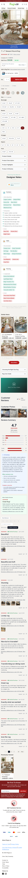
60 (18, 751)
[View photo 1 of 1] (3, 549)
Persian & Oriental (12, 8)
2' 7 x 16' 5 (21, 117)
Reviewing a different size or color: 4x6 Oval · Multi (12, 691)
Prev (6, 751)
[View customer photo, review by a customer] (5, 413)
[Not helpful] (26, 554)
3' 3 (3, 128)
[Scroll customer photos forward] (25, 413)
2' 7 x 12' (17, 103)
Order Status (5, 862)
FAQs (3, 864)
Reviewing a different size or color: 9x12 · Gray (11, 672)
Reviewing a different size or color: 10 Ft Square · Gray (13, 571)
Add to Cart (18, 79)
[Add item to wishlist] (12, 318)
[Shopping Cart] (26, 4)
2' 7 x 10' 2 (5, 117)
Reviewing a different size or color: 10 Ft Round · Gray (13, 546)
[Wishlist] (24, 4)
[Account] (22, 4)
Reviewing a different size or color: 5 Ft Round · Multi (13, 710)
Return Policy (5, 866)
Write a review (16, 54)
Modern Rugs (21, 8)
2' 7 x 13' (13, 117)
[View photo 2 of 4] (8, 603)
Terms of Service (19, 796)
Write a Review (13, 527)
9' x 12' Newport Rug (7, 358)
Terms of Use (6, 844)
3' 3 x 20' (5, 121)
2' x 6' (10, 113)
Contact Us (5, 860)
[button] (13, 12)
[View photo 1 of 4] (3, 603)
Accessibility (5, 868)
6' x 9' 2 (12, 107)
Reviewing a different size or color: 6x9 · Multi (13, 511)
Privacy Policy (4, 795)
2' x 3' (4, 103)
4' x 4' (4, 138)
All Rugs (3, 8)
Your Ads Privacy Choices (9, 847)
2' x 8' (16, 113)
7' (22, 128)
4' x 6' (10, 103)
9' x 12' (19, 107)
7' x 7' (18, 138)
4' (8, 128)
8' (17, 145)
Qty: (2, 79)
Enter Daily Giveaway (7, 856)
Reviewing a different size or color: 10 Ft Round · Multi (13, 599)
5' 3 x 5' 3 (11, 138)
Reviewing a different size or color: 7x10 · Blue (11, 743)
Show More (14, 362)
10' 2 (4, 131)
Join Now (23, 791)
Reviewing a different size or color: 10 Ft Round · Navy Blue (13, 725)
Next (22, 751)
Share (14, 85)
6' (18, 128)
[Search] (4, 4)
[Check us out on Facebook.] (3, 874)
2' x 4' (4, 113)
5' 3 (13, 128)
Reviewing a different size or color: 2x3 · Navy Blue (12, 625)
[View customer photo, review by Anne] (14, 413)
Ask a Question (6, 85)
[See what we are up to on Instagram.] (6, 874)
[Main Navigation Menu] (1, 4)
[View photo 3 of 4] (13, 603)
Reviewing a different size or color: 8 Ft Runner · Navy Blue (13, 652)
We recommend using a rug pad (17, 69)
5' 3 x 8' (4, 107)
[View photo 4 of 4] (18, 603)
